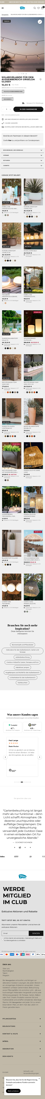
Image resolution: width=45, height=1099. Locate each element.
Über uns (6, 969)
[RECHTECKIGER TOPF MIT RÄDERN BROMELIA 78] (11, 455)
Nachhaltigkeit (8, 971)
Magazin (6, 975)
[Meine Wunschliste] (38, 8)
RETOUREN (6, 160)
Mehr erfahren (13, 1091)
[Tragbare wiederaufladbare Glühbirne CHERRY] (11, 280)
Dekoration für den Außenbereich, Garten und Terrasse (22, 651)
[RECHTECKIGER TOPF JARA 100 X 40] (33, 367)
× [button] (39, 1078)
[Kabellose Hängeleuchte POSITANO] (33, 280)
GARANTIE (6, 165)
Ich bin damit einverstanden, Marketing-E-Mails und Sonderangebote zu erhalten (23, 939)
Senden (36, 933)
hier (10, 140)
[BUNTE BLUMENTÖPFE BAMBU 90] (33, 411)
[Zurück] (5, 757)
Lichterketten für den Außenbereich (22, 677)
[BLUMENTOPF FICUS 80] (11, 543)
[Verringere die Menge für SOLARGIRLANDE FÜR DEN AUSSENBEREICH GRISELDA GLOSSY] (2, 109)
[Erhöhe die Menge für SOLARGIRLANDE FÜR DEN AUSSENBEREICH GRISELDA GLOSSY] (10, 109)
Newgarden (5, 14)
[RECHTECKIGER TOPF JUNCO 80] (11, 367)
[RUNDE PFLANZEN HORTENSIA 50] (11, 411)
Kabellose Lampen (22, 667)
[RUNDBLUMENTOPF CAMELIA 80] (33, 192)
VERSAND (6, 155)
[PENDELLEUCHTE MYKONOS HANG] (33, 499)
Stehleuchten (22, 682)
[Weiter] (40, 757)
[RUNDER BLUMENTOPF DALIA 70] (11, 323)
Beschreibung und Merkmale (13, 150)
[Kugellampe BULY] (33, 236)
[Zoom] (40, 22)
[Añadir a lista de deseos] (40, 79)
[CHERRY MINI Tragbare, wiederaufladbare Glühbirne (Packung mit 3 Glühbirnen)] (11, 587)
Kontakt (5, 1072)
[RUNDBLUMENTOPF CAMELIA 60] (11, 236)
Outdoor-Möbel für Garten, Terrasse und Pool (22, 662)
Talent (5, 973)
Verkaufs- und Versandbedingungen (31, 1072)
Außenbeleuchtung (22, 657)
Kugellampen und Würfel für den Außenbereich (22, 672)
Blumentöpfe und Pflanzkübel (22, 645)
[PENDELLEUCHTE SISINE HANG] (33, 455)
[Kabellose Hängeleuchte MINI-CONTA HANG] (11, 192)
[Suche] (34, 8)
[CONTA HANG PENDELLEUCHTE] (33, 587)
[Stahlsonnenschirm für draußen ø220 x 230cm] (33, 543)
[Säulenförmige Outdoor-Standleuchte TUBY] (33, 323)
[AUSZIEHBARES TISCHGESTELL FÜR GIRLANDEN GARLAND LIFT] (11, 499)
